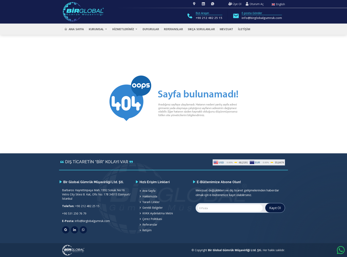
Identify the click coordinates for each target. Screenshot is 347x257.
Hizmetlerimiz (123, 29)
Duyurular (151, 29)
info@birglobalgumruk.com (262, 18)
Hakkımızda (149, 196)
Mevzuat (226, 29)
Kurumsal (97, 29)
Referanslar (173, 29)
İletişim (244, 29)
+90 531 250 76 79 (74, 213)
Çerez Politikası (152, 219)
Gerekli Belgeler (152, 207)
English (280, 4)
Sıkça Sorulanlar (201, 29)
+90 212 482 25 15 (209, 18)
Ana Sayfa (76, 29)
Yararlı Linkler (151, 202)
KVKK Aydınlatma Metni (157, 213)
